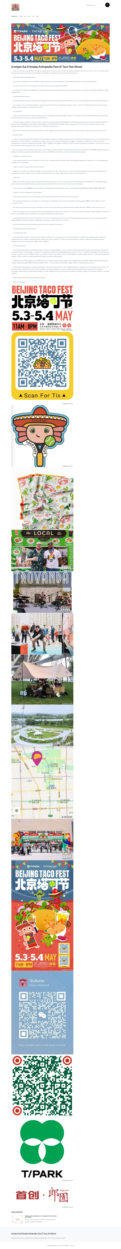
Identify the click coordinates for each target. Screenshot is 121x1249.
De (37, 16)
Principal (14, 16)
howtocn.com (57, 1245)
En (21, 16)
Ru (29, 16)
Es (25, 16)
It (33, 16)
